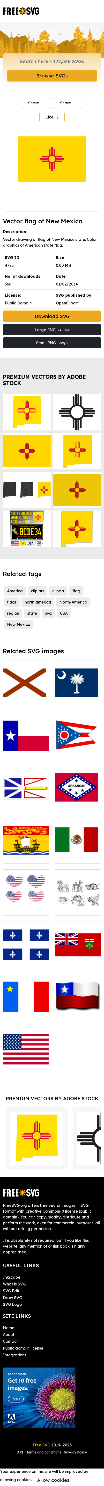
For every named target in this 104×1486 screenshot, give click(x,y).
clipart (58, 590)
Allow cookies (53, 1480)
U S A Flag (18, 1065)
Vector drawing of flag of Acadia (26, 1010)
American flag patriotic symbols (26, 906)
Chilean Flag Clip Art (78, 1010)
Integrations (14, 1354)
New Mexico (18, 624)
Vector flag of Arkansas (78, 801)
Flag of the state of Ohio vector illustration (78, 746)
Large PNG (52, 329)
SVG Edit (11, 1290)
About (8, 1334)
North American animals (78, 906)
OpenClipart (67, 303)
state (32, 613)
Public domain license (23, 1348)
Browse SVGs (52, 76)
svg (48, 613)
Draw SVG (12, 1297)
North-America (73, 602)
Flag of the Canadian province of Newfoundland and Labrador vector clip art (26, 790)
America (15, 590)
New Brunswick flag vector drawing (26, 851)
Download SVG (52, 316)
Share (33, 103)
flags (11, 602)
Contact (10, 1341)
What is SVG (14, 1284)
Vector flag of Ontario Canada (78, 958)
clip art (37, 590)
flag (76, 590)
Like (52, 117)
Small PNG (52, 342)
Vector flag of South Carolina (78, 697)
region (13, 613)
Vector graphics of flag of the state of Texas (26, 746)
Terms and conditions (43, 1452)
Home (8, 1327)
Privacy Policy (75, 1452)
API (20, 1452)
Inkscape (11, 1277)
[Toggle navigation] (94, 11)
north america (38, 602)
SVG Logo (12, 1304)
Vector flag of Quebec (26, 958)
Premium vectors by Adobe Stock (44, 379)
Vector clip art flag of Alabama (26, 697)
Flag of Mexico (74, 856)
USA (64, 613)
